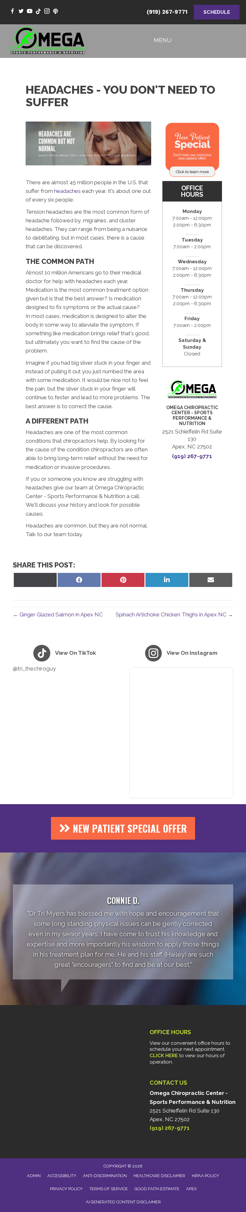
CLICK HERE (164, 1055)
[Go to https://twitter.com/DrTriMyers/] (21, 11)
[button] (123, 828)
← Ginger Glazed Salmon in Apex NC (58, 614)
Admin (34, 1175)
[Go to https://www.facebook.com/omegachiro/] (12, 11)
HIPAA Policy (205, 1175)
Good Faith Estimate (157, 1188)
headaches (67, 191)
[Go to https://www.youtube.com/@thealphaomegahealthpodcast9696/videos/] (55, 11)
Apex (191, 1188)
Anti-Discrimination (105, 1175)
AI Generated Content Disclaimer (123, 1202)
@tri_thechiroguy (34, 668)
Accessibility (61, 1175)
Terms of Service (108, 1188)
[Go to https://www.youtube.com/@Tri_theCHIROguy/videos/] (29, 11)
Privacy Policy (66, 1188)
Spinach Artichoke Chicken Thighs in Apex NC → (174, 614)
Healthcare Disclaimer (159, 1175)
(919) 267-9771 (167, 12)
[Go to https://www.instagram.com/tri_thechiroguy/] (47, 11)
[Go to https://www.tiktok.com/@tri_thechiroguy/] (38, 11)
